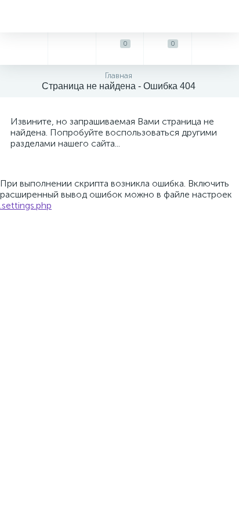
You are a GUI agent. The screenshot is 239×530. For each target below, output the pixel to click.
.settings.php (26, 205)
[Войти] (215, 48)
